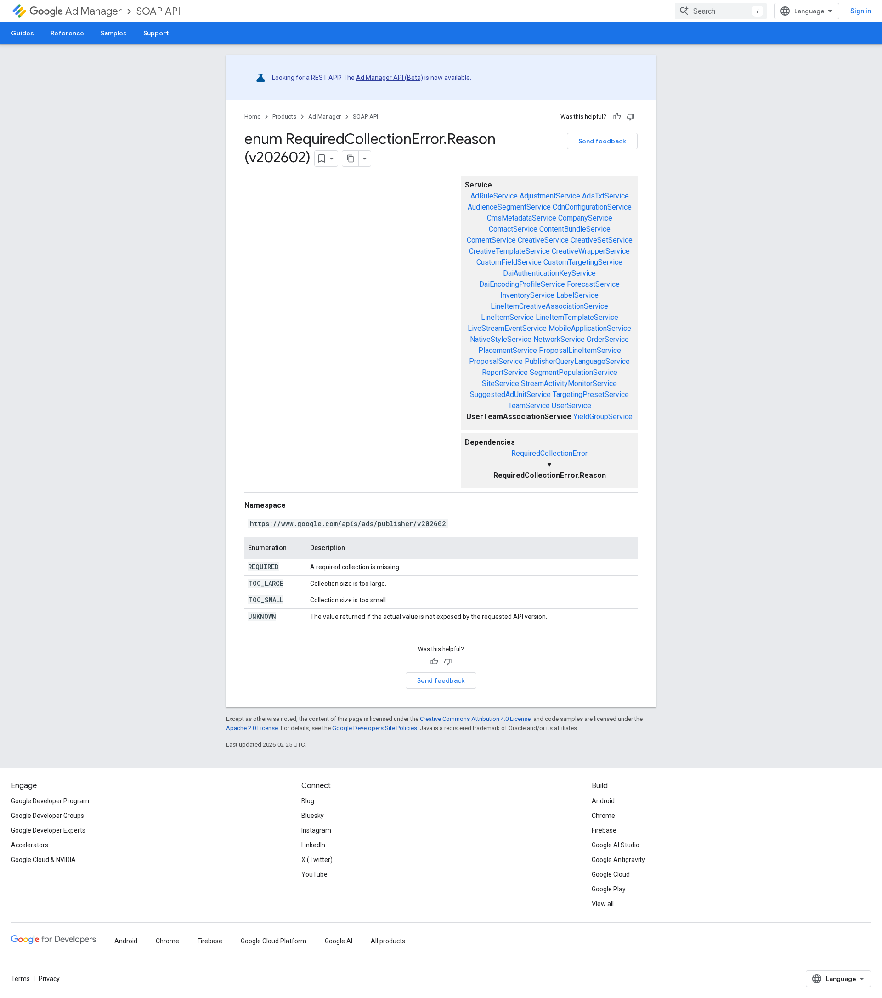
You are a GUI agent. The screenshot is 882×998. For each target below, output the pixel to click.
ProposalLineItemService (580, 350)
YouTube (314, 874)
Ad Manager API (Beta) (389, 77)
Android (603, 801)
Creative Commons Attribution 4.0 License (475, 718)
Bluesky (312, 815)
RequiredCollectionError (549, 453)
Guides (22, 33)
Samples (114, 33)
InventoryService (527, 295)
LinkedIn (313, 845)
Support (156, 33)
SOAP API (158, 11)
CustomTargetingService (582, 262)
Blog (307, 801)
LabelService (577, 295)
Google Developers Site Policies (374, 728)
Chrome (603, 815)
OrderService (608, 339)
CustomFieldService (509, 262)
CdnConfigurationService (592, 207)
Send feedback (602, 141)
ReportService (505, 372)
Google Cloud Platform (273, 941)
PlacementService (507, 350)
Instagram (316, 830)
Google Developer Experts (48, 830)
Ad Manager (93, 11)
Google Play (609, 889)
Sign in (860, 11)
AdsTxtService (605, 196)
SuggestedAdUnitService (510, 394)
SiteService (500, 383)
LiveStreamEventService (507, 328)
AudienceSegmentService (509, 207)
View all (603, 903)
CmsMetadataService (521, 218)
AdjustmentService (550, 196)
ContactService (513, 229)
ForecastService (593, 284)
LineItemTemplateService (577, 317)
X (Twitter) (317, 859)
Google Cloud (611, 874)
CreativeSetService (602, 240)
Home (252, 116)
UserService (571, 405)
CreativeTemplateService (509, 251)
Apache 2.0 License (252, 728)
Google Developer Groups (47, 815)
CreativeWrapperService (591, 251)
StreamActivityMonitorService (569, 383)
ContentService (491, 240)
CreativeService (543, 240)
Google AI (338, 941)
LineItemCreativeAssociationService (549, 306)
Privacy (49, 978)
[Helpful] (617, 117)
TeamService (529, 405)
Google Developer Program (50, 801)
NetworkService (559, 339)
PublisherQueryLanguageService (577, 361)
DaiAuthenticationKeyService (549, 273)
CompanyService (585, 218)
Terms (20, 978)
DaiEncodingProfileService (522, 284)
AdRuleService (494, 196)
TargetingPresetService (591, 394)
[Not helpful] (631, 117)
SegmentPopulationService (573, 372)
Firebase (604, 830)
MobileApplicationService (589, 328)
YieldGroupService (603, 416)
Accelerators (29, 845)
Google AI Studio (615, 845)
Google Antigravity (618, 859)
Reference (67, 33)
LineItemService (507, 317)
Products (284, 116)
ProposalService (496, 361)
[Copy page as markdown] (350, 158)
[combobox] (721, 11)
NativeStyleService (500, 339)
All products (388, 941)
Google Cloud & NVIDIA (43, 859)
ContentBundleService (575, 229)
